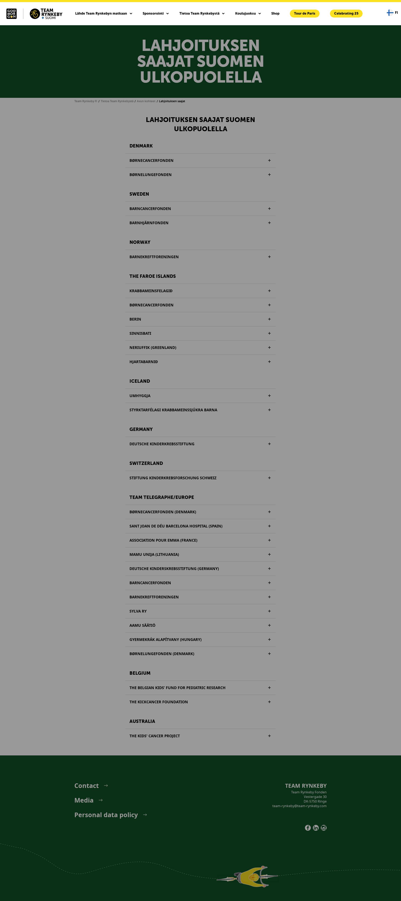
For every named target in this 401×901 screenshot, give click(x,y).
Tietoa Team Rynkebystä (199, 13)
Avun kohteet (146, 101)
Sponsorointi (153, 13)
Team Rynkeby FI (85, 101)
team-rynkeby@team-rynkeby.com (299, 806)
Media (84, 800)
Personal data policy (106, 815)
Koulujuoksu (245, 13)
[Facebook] (308, 828)
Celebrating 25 (346, 13)
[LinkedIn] (316, 828)
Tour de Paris (304, 13)
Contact (86, 786)
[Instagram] (324, 828)
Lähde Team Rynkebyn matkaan (101, 13)
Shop (275, 13)
